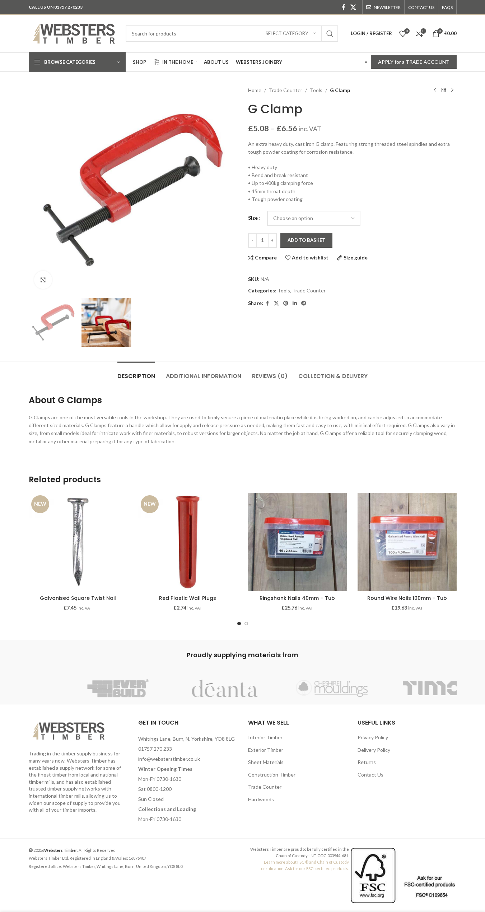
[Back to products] (443, 90)
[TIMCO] (403, 688)
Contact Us (370, 775)
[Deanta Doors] (189, 688)
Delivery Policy (374, 750)
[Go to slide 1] (239, 623)
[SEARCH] (330, 33)
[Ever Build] (82, 688)
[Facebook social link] (343, 7)
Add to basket (306, 240)
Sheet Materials (266, 762)
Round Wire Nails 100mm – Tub (407, 598)
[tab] (136, 372)
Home (254, 90)
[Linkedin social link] (294, 303)
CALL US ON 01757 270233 (56, 7)
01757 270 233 (155, 749)
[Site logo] (73, 33)
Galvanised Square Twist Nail (78, 598)
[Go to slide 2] (246, 623)
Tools (316, 90)
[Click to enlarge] (43, 280)
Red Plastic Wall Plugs (187, 598)
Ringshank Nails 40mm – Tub (297, 598)
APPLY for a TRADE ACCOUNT (413, 62)
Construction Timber (271, 775)
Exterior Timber (265, 750)
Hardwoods (261, 799)
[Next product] (452, 90)
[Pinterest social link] (285, 303)
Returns (367, 762)
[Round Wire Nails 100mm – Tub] (407, 542)
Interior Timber (265, 737)
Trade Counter (285, 90)
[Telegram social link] (303, 303)
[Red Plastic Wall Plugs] (187, 542)
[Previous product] (435, 90)
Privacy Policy (373, 737)
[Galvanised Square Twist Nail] (78, 542)
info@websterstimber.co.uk (169, 759)
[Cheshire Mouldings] (296, 688)
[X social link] (353, 7)
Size (253, 218)
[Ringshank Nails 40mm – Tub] (297, 542)
